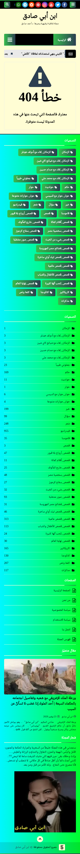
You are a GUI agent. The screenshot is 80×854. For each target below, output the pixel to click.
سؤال (51, 204)
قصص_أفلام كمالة (60, 222)
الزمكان (65, 152)
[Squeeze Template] (62, 847)
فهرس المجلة (63, 639)
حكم (67, 187)
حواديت (49, 187)
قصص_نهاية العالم (25, 283)
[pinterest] (38, 5)
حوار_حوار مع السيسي (57, 196)
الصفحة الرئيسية (62, 591)
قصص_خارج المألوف (29, 222)
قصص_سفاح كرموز (26, 231)
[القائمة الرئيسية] (9, 39)
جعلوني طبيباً (24, 178)
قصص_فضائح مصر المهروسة (54, 248)
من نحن (66, 600)
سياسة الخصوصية (61, 610)
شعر (35, 204)
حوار (31, 187)
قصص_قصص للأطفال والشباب (53, 274)
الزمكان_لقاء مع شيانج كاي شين (53, 160)
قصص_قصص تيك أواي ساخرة (53, 257)
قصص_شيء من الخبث (57, 239)
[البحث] (7, 5)
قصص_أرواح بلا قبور (21, 213)
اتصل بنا (66, 629)
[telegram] (25, 5)
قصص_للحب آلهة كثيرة (57, 283)
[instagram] (45, 5)
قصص (47, 213)
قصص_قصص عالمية (58, 266)
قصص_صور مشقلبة (23, 239)
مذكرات (65, 301)
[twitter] (58, 5)
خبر (67, 204)
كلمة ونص (24, 292)
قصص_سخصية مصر (58, 231)
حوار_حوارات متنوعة (23, 196)
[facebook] (64, 5)
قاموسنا (65, 213)
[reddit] (31, 5)
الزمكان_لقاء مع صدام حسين (54, 169)
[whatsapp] (18, 5)
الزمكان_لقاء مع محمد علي (55, 178)
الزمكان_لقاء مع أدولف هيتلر (36, 152)
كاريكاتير (64, 292)
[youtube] (51, 5)
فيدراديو (17, 204)
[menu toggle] (73, 5)
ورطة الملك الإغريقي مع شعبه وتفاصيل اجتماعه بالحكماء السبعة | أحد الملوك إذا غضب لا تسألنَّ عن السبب (43, 703)
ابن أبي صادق (67, 717)
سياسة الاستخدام (61, 619)
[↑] (40, 839)
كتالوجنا (45, 292)
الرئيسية (62, 40)
